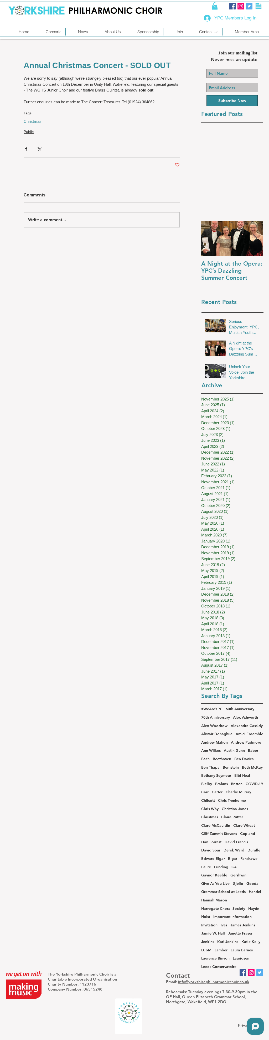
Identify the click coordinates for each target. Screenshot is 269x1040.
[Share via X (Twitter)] (39, 148)
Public (29, 132)
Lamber (221, 950)
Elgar (232, 858)
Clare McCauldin (215, 825)
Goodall (253, 883)
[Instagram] (240, 6)
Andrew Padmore (246, 742)
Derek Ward (234, 850)
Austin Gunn (234, 750)
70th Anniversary (215, 717)
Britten (236, 784)
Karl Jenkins (227, 941)
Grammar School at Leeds (223, 891)
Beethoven (222, 759)
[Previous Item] (209, 239)
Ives (224, 925)
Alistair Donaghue (216, 734)
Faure (206, 867)
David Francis (236, 842)
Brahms (221, 784)
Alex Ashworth (245, 717)
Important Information (232, 916)
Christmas (33, 121)
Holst (205, 916)
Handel (255, 891)
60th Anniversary (240, 709)
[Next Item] (254, 239)
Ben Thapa (210, 767)
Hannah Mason (214, 900)
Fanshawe (248, 858)
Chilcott (208, 800)
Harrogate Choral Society (223, 908)
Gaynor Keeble (214, 875)
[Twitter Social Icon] (249, 6)
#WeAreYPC (212, 709)
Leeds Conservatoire (218, 966)
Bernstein (231, 767)
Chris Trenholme (232, 800)
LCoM (206, 950)
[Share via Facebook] (26, 148)
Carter (217, 792)
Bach (205, 759)
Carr (205, 792)
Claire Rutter (232, 817)
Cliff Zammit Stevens (219, 833)
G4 (233, 867)
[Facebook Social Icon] (232, 6)
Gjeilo (238, 883)
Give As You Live (215, 883)
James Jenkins (242, 925)
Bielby (206, 784)
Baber (253, 750)
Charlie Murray (238, 792)
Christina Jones (235, 808)
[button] (215, 5)
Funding (221, 867)
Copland (247, 833)
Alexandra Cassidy (247, 725)
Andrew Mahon (214, 742)
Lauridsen (241, 958)
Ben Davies (244, 759)
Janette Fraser (240, 933)
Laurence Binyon (215, 958)
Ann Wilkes (211, 750)
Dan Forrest (211, 842)
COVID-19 (254, 784)
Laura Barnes (242, 950)
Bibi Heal (242, 775)
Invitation (209, 925)
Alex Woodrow (214, 725)
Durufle (253, 850)
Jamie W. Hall (213, 933)
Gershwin (238, 875)
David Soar (210, 850)
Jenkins (207, 941)
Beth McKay (252, 767)
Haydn (253, 908)
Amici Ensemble (249, 734)
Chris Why (210, 808)
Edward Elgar (213, 858)
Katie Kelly (250, 941)
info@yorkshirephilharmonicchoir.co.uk (213, 981)
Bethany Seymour (216, 775)
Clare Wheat (244, 825)
